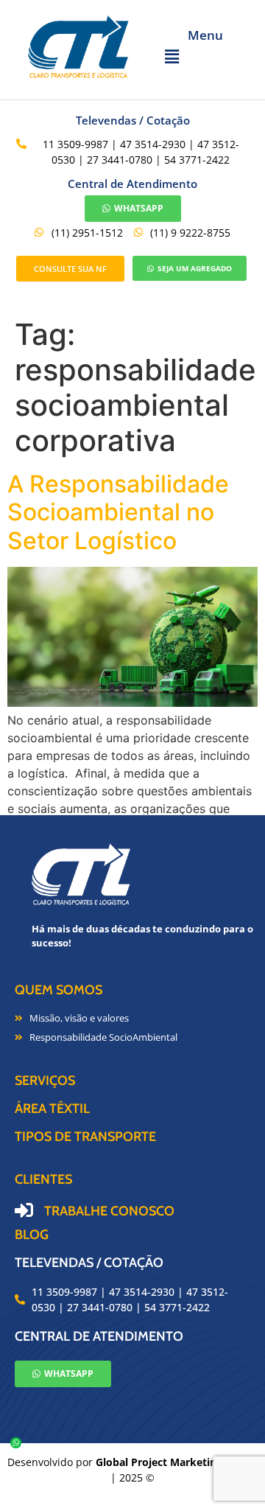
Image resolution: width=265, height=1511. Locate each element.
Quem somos (58, 990)
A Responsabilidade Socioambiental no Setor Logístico (118, 512)
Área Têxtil (52, 1108)
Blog (32, 1234)
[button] (205, 57)
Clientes (43, 1179)
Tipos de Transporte (85, 1136)
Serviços (45, 1080)
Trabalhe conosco (109, 1211)
